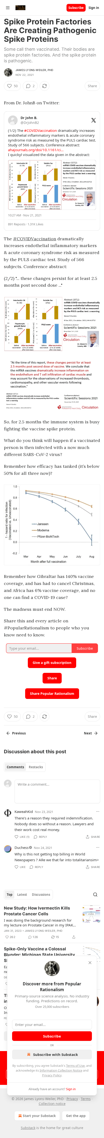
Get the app (76, 1115)
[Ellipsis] (98, 811)
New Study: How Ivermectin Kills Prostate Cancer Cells (37, 911)
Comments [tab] (15, 767)
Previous (19, 733)
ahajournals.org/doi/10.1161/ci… (36, 149)
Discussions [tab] (41, 894)
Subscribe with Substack (55, 1054)
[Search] (95, 894)
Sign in (94, 8)
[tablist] (25, 767)
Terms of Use (75, 1065)
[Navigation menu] (8, 8)
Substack (28, 1127)
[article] (52, 922)
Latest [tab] (22, 894)
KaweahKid (24, 811)
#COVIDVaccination (34, 239)
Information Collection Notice (61, 1070)
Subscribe (76, 8)
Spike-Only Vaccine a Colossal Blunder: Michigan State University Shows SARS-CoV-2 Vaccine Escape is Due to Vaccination (39, 954)
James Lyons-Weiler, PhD (34, 70)
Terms (86, 1098)
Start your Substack (39, 1115)
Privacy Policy (51, 1075)
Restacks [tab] (36, 767)
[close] (90, 963)
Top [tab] (9, 894)
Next (88, 733)
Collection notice (52, 1103)
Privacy (72, 1098)
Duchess (22, 847)
